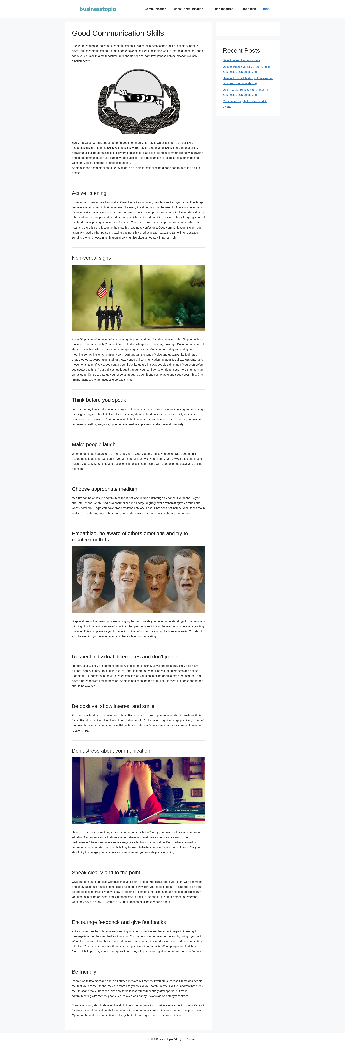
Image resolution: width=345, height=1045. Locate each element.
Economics (248, 8)
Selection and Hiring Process (241, 60)
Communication (155, 8)
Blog (266, 8)
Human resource (221, 8)
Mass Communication (188, 8)
